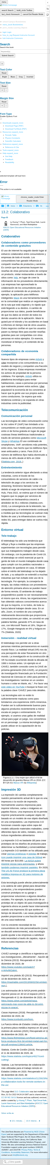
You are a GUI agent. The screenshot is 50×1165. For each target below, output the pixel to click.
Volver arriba (6, 1113)
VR (21, 783)
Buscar (5, 1162)
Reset (4, 73)
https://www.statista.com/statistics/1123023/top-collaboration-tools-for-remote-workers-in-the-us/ (24, 1081)
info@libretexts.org (20, 1155)
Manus (16, 783)
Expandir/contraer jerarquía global (4, 206)
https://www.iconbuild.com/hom (17, 1019)
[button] (9, 159)
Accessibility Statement (20, 1152)
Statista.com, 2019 (11, 461)
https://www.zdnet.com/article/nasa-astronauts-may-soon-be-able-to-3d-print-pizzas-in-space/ (22, 1004)
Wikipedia (31, 783)
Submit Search (8, 55)
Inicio (12, 206)
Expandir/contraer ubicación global (47, 205)
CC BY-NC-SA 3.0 (9, 1097)
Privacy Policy (26, 1150)
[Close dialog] (1, 185)
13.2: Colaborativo (21, 1091)
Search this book (7, 47)
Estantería (27, 206)
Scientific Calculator (13, 141)
